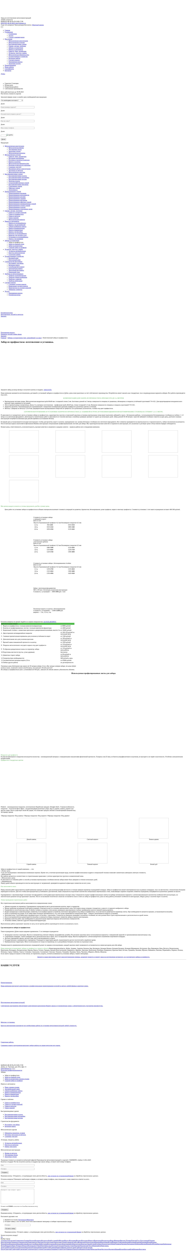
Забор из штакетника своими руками (17, 1079)
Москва (143, 1244)
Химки (88, 1249)
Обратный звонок (38, 25)
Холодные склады (15, 63)
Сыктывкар (47, 1249)
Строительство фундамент (13, 261)
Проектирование (10, 65)
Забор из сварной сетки (16, 244)
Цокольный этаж (14, 272)
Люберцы (138, 1244)
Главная (7, 30)
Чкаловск (112, 1249)
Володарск (84, 1240)
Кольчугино (31, 1244)
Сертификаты (9, 69)
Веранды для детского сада (17, 235)
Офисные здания (14, 188)
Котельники (51, 1244)
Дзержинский (23, 1242)
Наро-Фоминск (17, 1246)
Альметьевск (19, 1240)
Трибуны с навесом (15, 279)
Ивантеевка (104, 1242)
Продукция (8, 39)
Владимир (72, 1240)
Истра (110, 1242)
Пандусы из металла (11, 1145)
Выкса (112, 1240)
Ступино (40, 1249)
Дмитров (40, 1242)
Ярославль (142, 1249)
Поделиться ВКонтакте (26, 1220)
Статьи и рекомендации (16, 37)
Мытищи (160, 1244)
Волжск (78, 1240)
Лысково (124, 1244)
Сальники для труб (15, 167)
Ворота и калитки (14, 162)
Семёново (79, 1247)
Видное (61, 1240)
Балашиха (38, 1240)
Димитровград (32, 1242)
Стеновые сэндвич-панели (17, 284)
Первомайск (97, 1246)
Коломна (24, 1244)
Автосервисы (13, 190)
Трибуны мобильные (15, 281)
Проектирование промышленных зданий (22, 204)
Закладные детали (15, 151)
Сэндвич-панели (14, 60)
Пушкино (35, 1247)
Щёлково (136, 1249)
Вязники (117, 1240)
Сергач (84, 1247)
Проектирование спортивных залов (20, 209)
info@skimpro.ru (20, 23)
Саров (73, 1247)
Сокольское (23, 1249)
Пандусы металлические (17, 253)
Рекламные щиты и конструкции (19, 169)
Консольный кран (14, 260)
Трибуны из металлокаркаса (14, 274)
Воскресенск (106, 1240)
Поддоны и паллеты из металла (19, 160)
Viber (13, 1068)
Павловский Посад (86, 1246)
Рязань (64, 1247)
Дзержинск (15, 1242)
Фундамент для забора (16, 263)
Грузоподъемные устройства (18, 56)
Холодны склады (14, 181)
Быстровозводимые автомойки (19, 177)
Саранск (68, 1247)
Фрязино (83, 1249)
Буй (58, 1240)
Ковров (19, 1244)
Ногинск (54, 1246)
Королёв (38, 1244)
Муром (154, 1244)
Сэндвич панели (10, 282)
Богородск (44, 1240)
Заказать (3, 316)
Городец (134, 1240)
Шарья (117, 1249)
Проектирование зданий (13, 191)
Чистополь (105, 1249)
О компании (9, 32)
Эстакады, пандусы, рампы (18, 53)
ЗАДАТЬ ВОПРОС (49, 622)
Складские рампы (14, 254)
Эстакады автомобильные (17, 251)
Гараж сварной (14, 218)
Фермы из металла (11, 1153)
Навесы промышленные (17, 228)
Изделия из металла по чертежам (19, 165)
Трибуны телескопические (17, 275)
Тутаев (59, 1249)
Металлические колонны (17, 153)
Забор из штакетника (15, 246)
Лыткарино (131, 1244)
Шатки (121, 1249)
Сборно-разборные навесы (17, 226)
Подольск (16, 1247)
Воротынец (98, 1240)
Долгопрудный (48, 1242)
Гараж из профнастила (16, 214)
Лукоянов (118, 1244)
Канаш (127, 1242)
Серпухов (8, 1249)
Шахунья (127, 1249)
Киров (149, 1242)
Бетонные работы (14, 58)
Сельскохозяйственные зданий (19, 183)
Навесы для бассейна (16, 232)
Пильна (10, 1247)
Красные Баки (86, 1244)
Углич (64, 1249)
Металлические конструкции (18, 41)
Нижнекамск (32, 1246)
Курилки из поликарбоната (18, 233)
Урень (75, 1249)
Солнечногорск (32, 1249)
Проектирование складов (17, 207)
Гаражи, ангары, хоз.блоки (13, 211)
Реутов (47, 1247)
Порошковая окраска (15, 62)
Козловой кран (13, 258)
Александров (11, 1240)
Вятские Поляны (125, 1240)
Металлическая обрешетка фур (19, 55)
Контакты (8, 70)
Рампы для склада (11, 1146)
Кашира (138, 1242)
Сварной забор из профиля (17, 247)
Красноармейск (67, 1244)
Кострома (44, 1244)
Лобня (112, 1244)
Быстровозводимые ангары (18, 179)
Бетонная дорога (14, 265)
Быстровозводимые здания (17, 44)
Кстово (93, 1244)
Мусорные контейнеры (16, 158)
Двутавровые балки (15, 149)
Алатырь (4, 1240)
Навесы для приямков (16, 239)
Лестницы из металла (16, 170)
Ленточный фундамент (16, 270)
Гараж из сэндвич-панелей (17, 212)
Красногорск (77, 1244)
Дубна (3, 74)
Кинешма (144, 1242)
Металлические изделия (17, 42)
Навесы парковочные (16, 230)
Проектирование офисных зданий (20, 202)
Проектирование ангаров (17, 197)
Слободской (15, 1249)
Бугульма (54, 1240)
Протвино (28, 1247)
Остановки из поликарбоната (18, 237)
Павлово (77, 1246)
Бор (49, 1240)
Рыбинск (59, 1247)
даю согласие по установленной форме (61, 1176)
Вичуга (66, 1240)
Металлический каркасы (17, 219)
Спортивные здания (15, 186)
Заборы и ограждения (16, 48)
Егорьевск (69, 1242)
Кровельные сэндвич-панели (18, 286)
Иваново (97, 1242)
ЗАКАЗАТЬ (48, 390)
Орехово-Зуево (69, 1246)
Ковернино (13, 1244)
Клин (7, 1244)
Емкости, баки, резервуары (17, 51)
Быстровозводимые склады (18, 176)
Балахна (32, 1240)
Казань (122, 1242)
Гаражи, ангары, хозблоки (17, 46)
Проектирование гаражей (17, 198)
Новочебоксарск (46, 1246)
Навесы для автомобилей (17, 225)
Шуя (131, 1249)
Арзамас (27, 1240)
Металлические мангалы (17, 172)
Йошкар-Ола (116, 1242)
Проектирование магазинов (18, 200)
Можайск (149, 1244)
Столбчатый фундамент (16, 267)
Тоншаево (54, 1249)
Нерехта (25, 1246)
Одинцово (60, 1246)
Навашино (8, 1246)
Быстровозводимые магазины (18, 184)
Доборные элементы (15, 289)
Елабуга (75, 1242)
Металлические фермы (16, 148)
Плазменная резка (14, 295)
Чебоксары (94, 1249)
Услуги (11, 35)
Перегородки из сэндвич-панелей (20, 288)
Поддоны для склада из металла (15, 1135)
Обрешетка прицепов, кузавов (15, 1133)
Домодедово (57, 1242)
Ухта (78, 1249)
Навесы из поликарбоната (17, 223)
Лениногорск (106, 1244)
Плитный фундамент (16, 268)
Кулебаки (98, 1244)
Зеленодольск (89, 1242)
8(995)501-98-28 (8, 23)
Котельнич (58, 1244)
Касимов (132, 1242)
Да (2, 1237)
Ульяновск (69, 1249)
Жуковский (81, 1242)
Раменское (41, 1247)
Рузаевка (53, 1247)
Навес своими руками (12, 1087)
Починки (22, 1247)
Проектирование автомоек (17, 193)
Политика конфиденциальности (11, 1070)
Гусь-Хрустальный (143, 1240)
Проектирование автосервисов (19, 195)
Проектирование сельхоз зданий (19, 205)
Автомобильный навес (12, 1089)
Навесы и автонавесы (16, 49)
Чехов (99, 1249)
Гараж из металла (14, 216)
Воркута (91, 1240)
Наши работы (9, 67)
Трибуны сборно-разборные (18, 277)
